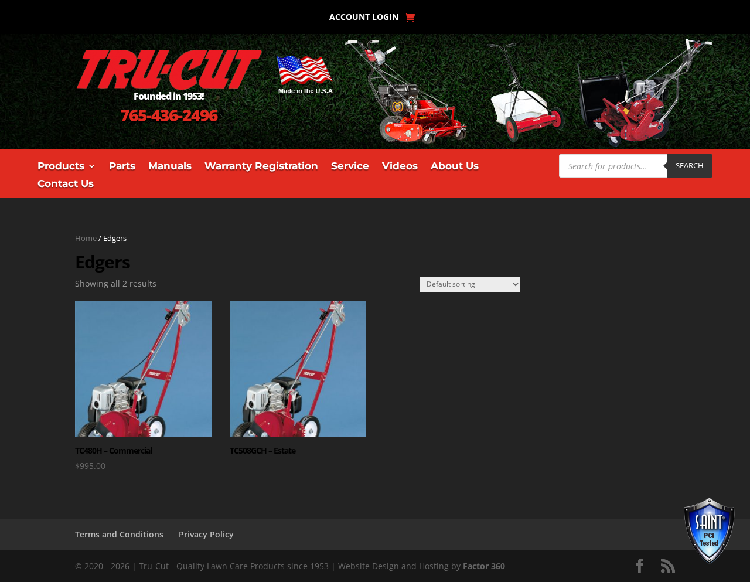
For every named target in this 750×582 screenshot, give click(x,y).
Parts (122, 167)
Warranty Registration (261, 167)
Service (350, 167)
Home (86, 238)
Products (61, 167)
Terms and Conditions (119, 534)
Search (690, 165)
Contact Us (66, 184)
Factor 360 (484, 565)
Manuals (170, 167)
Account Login (363, 17)
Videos (400, 167)
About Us (455, 167)
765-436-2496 (168, 115)
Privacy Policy (206, 534)
